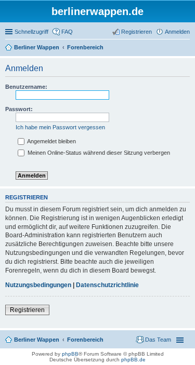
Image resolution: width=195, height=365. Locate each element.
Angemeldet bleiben (51, 141)
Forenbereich (85, 339)
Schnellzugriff (31, 32)
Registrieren (27, 310)
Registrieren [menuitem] (136, 32)
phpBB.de (133, 359)
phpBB (70, 354)
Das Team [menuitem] (158, 339)
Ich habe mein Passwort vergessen (60, 127)
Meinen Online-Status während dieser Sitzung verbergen (98, 153)
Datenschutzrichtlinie (107, 285)
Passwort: (19, 109)
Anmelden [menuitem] (177, 32)
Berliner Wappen (36, 339)
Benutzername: (26, 87)
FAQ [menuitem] (67, 32)
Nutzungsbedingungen (38, 285)
